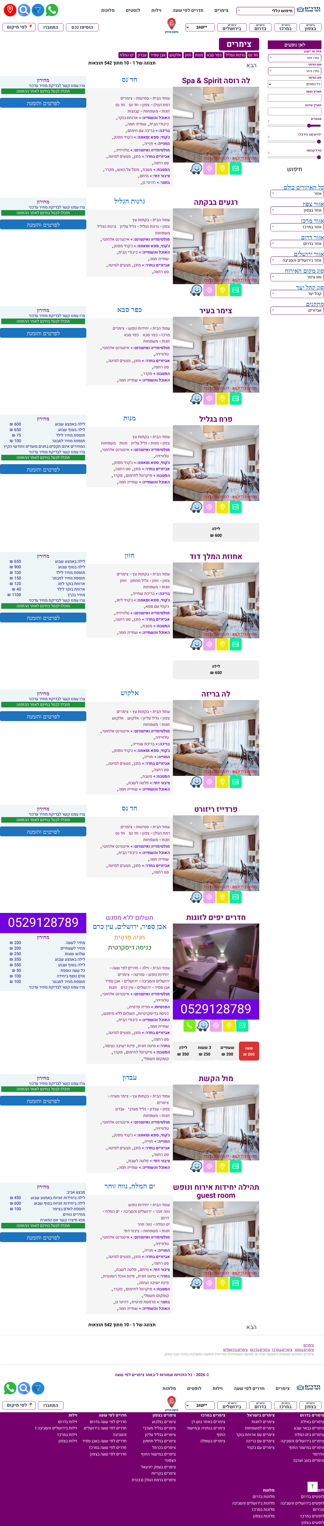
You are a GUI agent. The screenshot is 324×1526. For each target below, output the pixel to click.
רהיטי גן (149, 182)
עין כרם (127, 987)
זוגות (166, 111)
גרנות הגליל (235, 55)
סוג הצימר (314, 77)
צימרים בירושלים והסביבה (302, 1441)
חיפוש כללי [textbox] (282, 11)
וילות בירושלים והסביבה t (56, 1428)
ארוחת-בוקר (128, 118)
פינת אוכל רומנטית (119, 1276)
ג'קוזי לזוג (124, 600)
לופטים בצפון (312, 1523)
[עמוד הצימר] (236, 169)
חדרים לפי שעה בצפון (108, 1454)
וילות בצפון (67, 1441)
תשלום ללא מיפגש (119, 1014)
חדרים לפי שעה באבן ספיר (104, 1441)
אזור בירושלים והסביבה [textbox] (302, 260)
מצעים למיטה (119, 156)
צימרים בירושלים (235, 1349)
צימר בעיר (215, 311)
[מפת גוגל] (222, 169)
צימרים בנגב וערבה (308, 1460)
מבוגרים (316, 119)
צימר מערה (119, 1096)
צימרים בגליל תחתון (159, 1441)
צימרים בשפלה (212, 1441)
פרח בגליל (216, 419)
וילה (145, 968)
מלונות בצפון (264, 1516)
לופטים (133, 10)
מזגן (137, 156)
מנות (199, 55)
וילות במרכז (67, 1435)
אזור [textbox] (317, 194)
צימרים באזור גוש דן (208, 1422)
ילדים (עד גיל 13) (309, 134)
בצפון (310, 27)
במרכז (285, 27)
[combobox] (265, 10)
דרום (165, 1218)
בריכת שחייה (143, 594)
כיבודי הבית (159, 124)
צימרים (221, 10)
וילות (156, 10)
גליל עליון (128, 226)
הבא (251, 65)
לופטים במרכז (312, 1516)
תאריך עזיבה (313, 105)
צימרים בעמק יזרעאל (158, 1467)
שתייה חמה (136, 124)
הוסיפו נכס (82, 27)
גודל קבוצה (314, 150)
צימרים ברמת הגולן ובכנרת (154, 1480)
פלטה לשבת (138, 783)
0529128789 (215, 1009)
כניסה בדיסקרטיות (153, 1014)
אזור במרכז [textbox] (312, 227)
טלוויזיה (122, 150)
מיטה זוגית (147, 1046)
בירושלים (231, 27)
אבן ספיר (158, 55)
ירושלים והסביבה (155, 981)
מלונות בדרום (264, 1497)
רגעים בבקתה (216, 202)
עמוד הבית (161, 98)
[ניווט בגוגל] (209, 169)
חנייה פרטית (139, 1007)
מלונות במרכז (263, 1510)
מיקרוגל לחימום (139, 476)
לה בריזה (215, 694)
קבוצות (133, 111)
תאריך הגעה (313, 91)
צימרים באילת (312, 1422)
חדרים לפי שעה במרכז (108, 1448)
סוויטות (142, 98)
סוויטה (139, 975)
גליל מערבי (137, 1109)
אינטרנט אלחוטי (115, 239)
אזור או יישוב (312, 51)
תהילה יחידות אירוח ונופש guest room (216, 1191)
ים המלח (127, 55)
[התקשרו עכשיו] (190, 1026)
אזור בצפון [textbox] (312, 210)
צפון (146, 105)
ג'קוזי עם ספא (157, 606)
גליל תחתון (139, 581)
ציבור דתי (131, 1231)
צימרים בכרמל (164, 1448)
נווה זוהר (162, 1211)
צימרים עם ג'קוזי (261, 1448)
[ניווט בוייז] (196, 169)
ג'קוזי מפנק (123, 137)
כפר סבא (214, 55)
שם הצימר (314, 64)
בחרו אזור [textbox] (313, 58)
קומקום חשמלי (156, 1059)
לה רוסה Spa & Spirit (216, 80)
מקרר (109, 170)
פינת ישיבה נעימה (120, 1046)
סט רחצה (161, 163)
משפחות (150, 111)
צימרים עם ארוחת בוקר (255, 1435)
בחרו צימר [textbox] (312, 71)
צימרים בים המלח (309, 1435)
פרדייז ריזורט (216, 809)
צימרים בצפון (304, 1349)
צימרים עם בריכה (260, 1441)
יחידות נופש (138, 328)
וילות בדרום (67, 1422)
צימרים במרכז (282, 1349)
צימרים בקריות (163, 1473)
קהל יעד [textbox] (314, 294)
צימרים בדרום (260, 1349)
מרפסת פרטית (144, 1302)
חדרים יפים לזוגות (216, 917)
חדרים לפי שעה (188, 10)
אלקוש (175, 55)
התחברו (50, 27)
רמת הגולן (161, 105)
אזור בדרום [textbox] (312, 244)
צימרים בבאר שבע (309, 1428)
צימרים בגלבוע (164, 1422)
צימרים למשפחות (260, 1428)
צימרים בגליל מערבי (159, 1428)
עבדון (142, 55)
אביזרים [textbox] (314, 310)
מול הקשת (216, 1078)
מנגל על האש (128, 170)
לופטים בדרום (312, 1497)
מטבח (147, 170)
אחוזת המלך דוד (216, 556)
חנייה (148, 144)
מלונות (108, 10)
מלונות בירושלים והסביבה (253, 1503)
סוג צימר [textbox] (314, 277)
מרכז (165, 335)
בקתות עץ (140, 220)
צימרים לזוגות (263, 1422)
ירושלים (131, 981)
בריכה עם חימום (141, 131)
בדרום (260, 27)
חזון (188, 55)
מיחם (144, 176)
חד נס (253, 55)
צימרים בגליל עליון (160, 1435)
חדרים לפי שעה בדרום (108, 1422)
